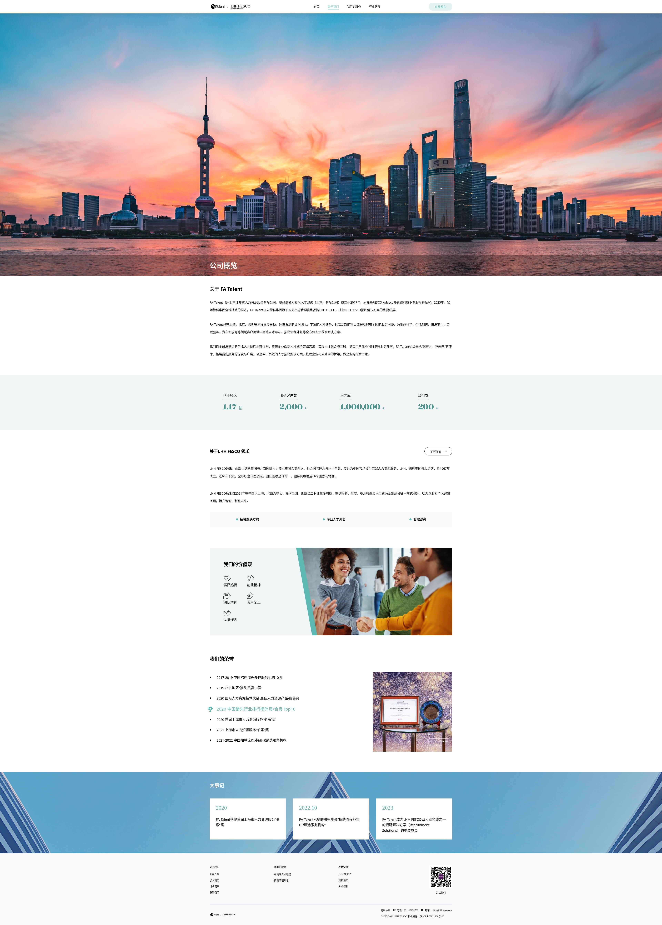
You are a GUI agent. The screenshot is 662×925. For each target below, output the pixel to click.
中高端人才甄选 (282, 874)
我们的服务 (354, 6)
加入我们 (214, 880)
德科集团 (343, 880)
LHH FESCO (345, 874)
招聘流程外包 (281, 880)
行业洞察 (374, 6)
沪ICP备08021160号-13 (432, 916)
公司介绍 (214, 874)
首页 (316, 6)
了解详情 (435, 451)
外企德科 (343, 886)
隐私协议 (385, 910)
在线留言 (440, 7)
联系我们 (214, 892)
